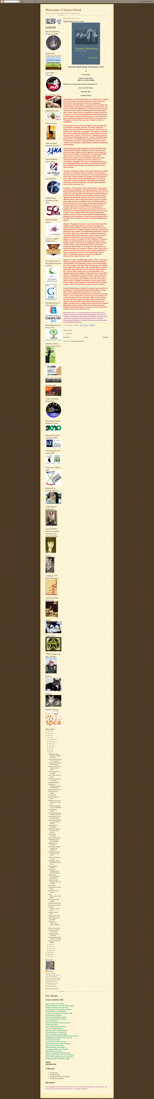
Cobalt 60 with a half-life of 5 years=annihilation (55, 806)
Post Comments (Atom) (77, 341)
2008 (48, 956)
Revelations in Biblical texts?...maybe (54, 930)
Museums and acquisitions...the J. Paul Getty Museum (54, 871)
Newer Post (66, 337)
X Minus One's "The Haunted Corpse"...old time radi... (55, 881)
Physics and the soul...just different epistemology (55, 813)
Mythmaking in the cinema (53, 792)
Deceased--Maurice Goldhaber (53, 866)
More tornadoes (52, 795)
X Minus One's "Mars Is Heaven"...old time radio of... (54, 830)
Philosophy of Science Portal (63, 10)
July (50, 747)
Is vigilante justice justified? (53, 810)
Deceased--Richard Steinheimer (53, 826)
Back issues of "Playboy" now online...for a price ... (55, 853)
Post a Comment (68, 333)
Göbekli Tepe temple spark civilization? (54, 840)
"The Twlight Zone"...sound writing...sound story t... (54, 923)
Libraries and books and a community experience (55, 938)
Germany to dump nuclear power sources (55, 779)
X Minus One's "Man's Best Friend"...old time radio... (55, 862)
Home (86, 337)
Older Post (105, 337)
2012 (48, 735)
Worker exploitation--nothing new (54, 934)
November (51, 741)
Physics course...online (54, 928)
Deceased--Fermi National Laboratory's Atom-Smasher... (55, 821)
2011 (48, 737)
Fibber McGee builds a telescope (54, 900)
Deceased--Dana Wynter (54, 915)
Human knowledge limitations (53, 843)
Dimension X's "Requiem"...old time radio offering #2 (54, 785)
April (50, 944)
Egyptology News (55, 1074)
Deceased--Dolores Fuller (55, 903)
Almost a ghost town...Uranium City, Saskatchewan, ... (54, 876)
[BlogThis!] (86, 325)
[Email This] (84, 325)
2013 (48, 733)
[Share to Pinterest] (94, 325)
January (51, 950)
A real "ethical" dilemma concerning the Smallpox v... (54, 848)
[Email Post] (81, 325)
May (50, 752)
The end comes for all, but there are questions (55, 759)
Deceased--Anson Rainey (55, 837)
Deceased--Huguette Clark (55, 789)
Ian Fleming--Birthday (54, 782)
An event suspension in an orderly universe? (55, 763)
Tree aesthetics (52, 885)
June (50, 750)
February (51, 948)
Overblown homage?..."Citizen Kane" (54, 908)
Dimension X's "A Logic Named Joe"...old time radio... (55, 802)
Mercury (51, 971)
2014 (48, 731)
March (50, 946)
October (51, 743)
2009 (48, 954)
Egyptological (54, 1072)
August (50, 745)
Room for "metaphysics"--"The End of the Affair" (55, 767)
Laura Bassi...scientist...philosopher (55, 895)
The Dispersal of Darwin (56, 1078)
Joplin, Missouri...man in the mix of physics (55, 817)
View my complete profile (52, 988)
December (51, 739)
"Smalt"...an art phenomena (52, 834)
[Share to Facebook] (92, 325)
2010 (48, 952)
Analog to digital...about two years (54, 857)
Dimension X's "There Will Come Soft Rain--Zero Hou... (55, 755)
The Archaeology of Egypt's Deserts (60, 1076)
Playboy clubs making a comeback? (54, 772)
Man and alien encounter (55, 905)
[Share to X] (89, 325)
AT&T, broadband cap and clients (54, 918)
